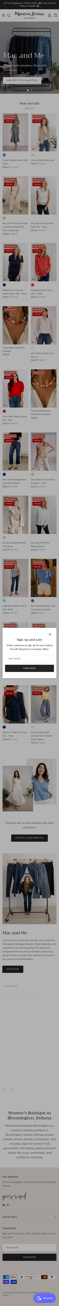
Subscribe (29, 668)
